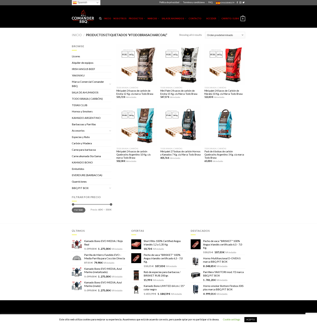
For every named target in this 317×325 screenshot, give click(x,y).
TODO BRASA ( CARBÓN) (87, 98)
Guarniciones (79, 181)
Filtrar (78, 210)
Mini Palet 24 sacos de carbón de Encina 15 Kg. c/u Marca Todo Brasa (178, 92)
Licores (76, 56)
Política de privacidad (169, 2)
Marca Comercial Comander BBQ (88, 83)
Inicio (107, 18)
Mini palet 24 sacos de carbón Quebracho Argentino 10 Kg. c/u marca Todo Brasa (133, 154)
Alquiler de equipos (82, 62)
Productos (136, 18)
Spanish (82, 2)
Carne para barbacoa (84, 149)
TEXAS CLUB (79, 105)
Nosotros (119, 18)
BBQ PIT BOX (80, 187)
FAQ (210, 2)
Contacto (195, 18)
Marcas (152, 18)
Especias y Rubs (81, 136)
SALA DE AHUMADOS (85, 92)
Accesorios (78, 130)
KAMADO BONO (82, 162)
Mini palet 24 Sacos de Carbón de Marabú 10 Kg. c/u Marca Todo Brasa (223, 92)
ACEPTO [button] (250, 319)
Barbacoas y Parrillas (84, 124)
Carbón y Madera (82, 143)
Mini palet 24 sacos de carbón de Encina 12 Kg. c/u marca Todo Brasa (134, 92)
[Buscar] (100, 18)
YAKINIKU (78, 75)
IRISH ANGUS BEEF (83, 68)
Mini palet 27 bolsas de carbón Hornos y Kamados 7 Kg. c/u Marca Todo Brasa (180, 153)
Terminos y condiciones (194, 2)
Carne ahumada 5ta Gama (86, 156)
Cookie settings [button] (231, 319)
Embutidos (78, 168)
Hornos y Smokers (82, 111)
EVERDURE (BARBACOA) (87, 175)
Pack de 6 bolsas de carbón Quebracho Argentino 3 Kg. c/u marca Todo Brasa (224, 154)
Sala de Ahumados (173, 18)
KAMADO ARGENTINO (86, 117)
